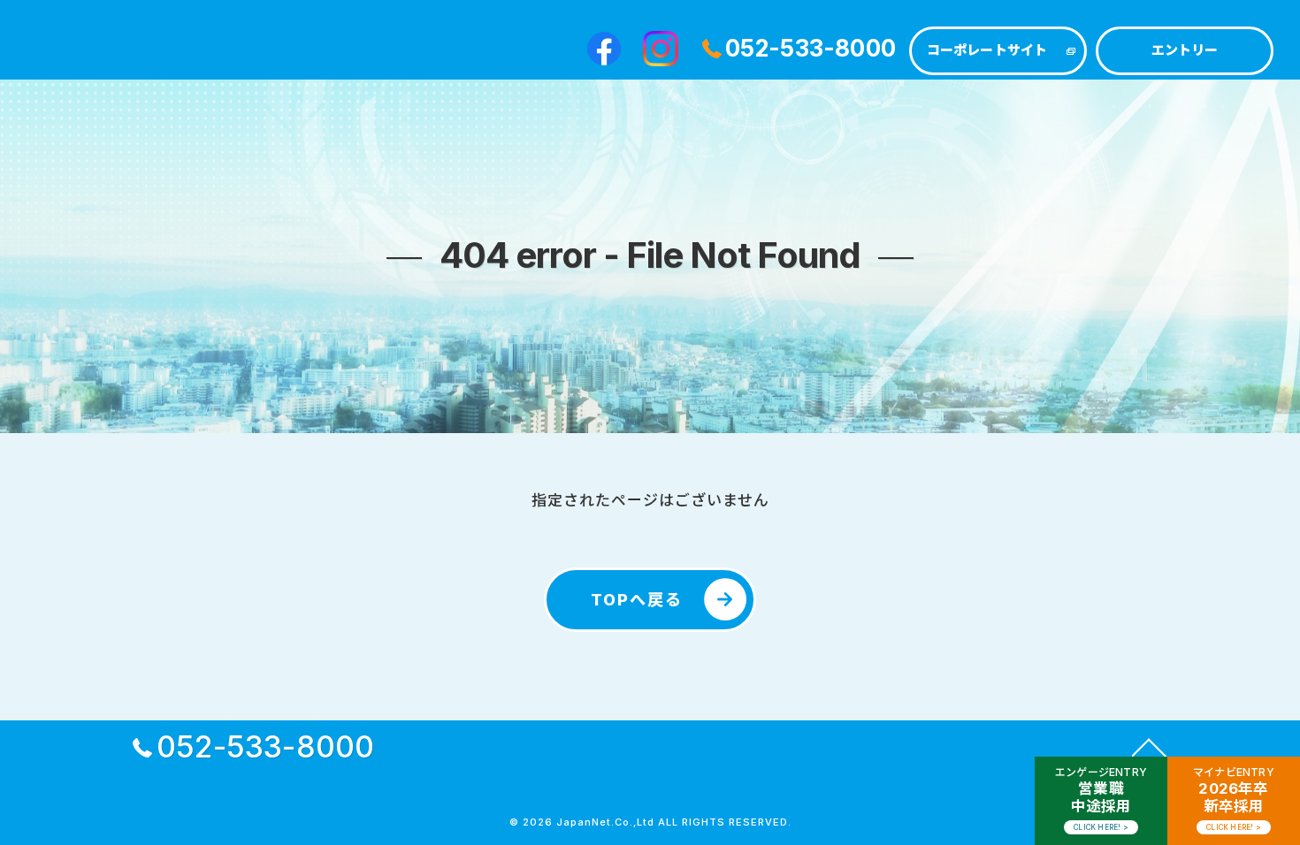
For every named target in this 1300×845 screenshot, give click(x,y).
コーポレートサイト (987, 50)
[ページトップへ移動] (1149, 747)
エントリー (1185, 50)
